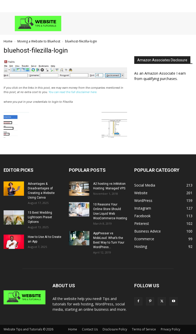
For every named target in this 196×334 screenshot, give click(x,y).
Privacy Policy (170, 329)
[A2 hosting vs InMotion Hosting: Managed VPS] (79, 188)
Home (8, 41)
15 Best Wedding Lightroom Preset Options (40, 217)
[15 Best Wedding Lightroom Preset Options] (14, 217)
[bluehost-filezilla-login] (65, 83)
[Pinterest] (150, 301)
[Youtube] (173, 301)
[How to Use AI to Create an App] (14, 242)
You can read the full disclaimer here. (72, 92)
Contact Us (90, 329)
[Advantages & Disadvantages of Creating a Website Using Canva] (14, 188)
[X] (162, 301)
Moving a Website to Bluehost (38, 41)
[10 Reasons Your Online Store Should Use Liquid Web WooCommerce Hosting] (79, 209)
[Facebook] (138, 301)
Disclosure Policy (115, 329)
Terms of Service (144, 329)
